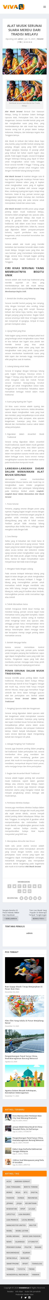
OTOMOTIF (27, 1132)
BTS (25, 1192)
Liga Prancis (12, 1220)
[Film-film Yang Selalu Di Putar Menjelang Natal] (24, 1006)
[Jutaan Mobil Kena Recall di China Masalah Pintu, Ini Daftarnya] (8, 1128)
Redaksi (10, 1291)
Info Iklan (19, 1291)
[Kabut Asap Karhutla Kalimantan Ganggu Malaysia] (8, 1151)
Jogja (19, 1203)
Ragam (38, 1247)
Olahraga (19, 1241)
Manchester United (16, 1225)
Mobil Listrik (22, 1231)
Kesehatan (12, 1209)
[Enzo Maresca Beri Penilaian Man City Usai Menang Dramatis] (8, 1117)
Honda (21, 1198)
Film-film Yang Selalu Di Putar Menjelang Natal (24, 1021)
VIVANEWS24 (24, 1288)
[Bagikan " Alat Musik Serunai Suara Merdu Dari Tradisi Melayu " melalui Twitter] (14, 886)
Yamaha (35, 1274)
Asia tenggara (13, 1187)
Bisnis (9, 1192)
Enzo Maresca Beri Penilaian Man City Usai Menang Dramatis (27, 1117)
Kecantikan (30, 1203)
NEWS (9, 1241)
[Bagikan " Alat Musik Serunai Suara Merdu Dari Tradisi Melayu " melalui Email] (24, 891)
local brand (28, 1220)
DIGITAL (34, 1192)
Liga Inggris (24, 1214)
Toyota (21, 1269)
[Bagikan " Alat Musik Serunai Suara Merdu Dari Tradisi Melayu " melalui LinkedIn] (34, 886)
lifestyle (11, 1214)
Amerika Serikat (22, 1181)
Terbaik (10, 1269)
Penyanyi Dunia (14, 1247)
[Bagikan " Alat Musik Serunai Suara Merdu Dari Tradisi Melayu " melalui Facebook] (9, 886)
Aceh (9, 1181)
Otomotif (33, 1241)
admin (20, 39)
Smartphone (13, 1263)
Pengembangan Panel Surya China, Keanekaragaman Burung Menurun (21, 1057)
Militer (32, 1225)
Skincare (24, 1258)
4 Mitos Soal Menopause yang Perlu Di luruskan (28, 1161)
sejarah (26, 1252)
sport (25, 1263)
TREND (25, 1154)
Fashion (10, 1198)
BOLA (25, 1120)
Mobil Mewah (13, 1236)
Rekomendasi (13, 1252)
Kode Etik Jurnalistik (33, 1291)
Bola (18, 1192)
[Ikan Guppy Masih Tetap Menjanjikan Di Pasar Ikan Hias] (24, 970)
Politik (28, 1247)
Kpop (22, 1209)
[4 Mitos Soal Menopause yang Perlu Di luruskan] (8, 1162)
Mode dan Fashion (31, 1236)
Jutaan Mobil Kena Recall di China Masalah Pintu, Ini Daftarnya (27, 1128)
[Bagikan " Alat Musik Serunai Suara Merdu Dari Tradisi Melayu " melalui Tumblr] (24, 886)
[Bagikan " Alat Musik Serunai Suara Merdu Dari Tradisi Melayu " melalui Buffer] (39, 886)
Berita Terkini (31, 1187)
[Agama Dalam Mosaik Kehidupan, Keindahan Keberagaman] (24, 1076)
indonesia (32, 1198)
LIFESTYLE (26, 1165)
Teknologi (37, 1263)
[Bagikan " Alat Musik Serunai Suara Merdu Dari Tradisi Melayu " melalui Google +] (19, 886)
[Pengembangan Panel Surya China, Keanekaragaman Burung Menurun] (24, 1041)
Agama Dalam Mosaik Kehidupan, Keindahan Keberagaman (21, 1091)
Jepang (10, 1203)
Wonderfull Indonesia (17, 1274)
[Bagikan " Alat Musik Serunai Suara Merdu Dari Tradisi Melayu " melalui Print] (29, 891)
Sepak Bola (12, 1258)
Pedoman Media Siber (25, 1294)
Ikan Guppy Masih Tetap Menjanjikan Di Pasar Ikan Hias (24, 987)
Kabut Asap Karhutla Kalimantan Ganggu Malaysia (27, 1150)
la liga (32, 1209)
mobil (9, 1231)
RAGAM (40, 39)
